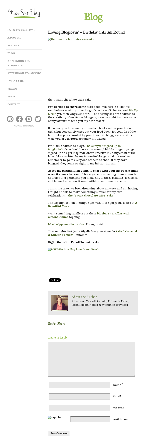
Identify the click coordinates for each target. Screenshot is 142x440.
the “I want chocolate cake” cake (91, 195)
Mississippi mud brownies (66, 224)
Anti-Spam (120, 419)
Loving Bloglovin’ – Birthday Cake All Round (86, 32)
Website (118, 408)
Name (117, 385)
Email (117, 396)
